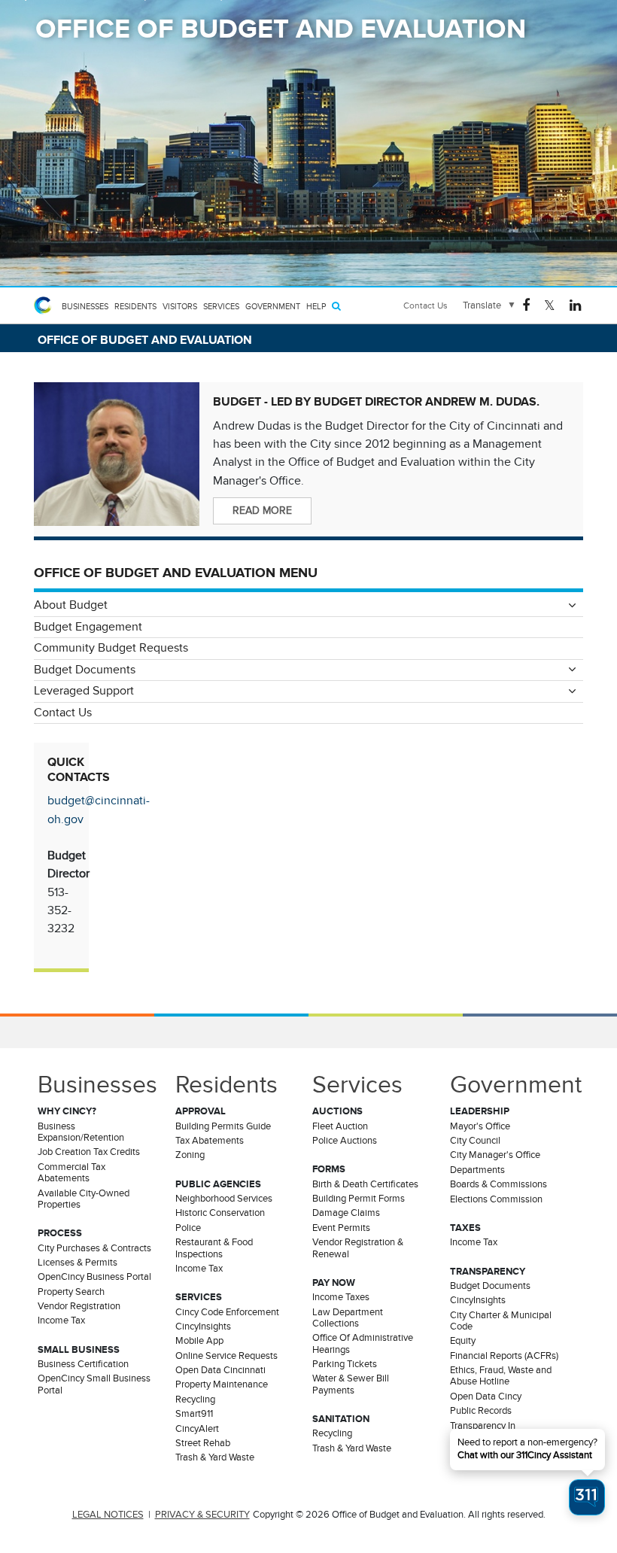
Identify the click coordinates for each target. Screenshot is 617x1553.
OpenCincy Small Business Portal (94, 1384)
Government (272, 306)
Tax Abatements (209, 1140)
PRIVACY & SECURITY (202, 1514)
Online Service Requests (226, 1356)
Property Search (71, 1292)
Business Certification (83, 1364)
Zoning (190, 1155)
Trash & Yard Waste (214, 1457)
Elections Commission (496, 1199)
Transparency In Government (482, 1431)
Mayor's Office (480, 1126)
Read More (262, 510)
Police (188, 1228)
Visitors (180, 306)
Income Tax (61, 1320)
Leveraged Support (84, 690)
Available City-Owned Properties (83, 1199)
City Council (475, 1140)
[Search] (336, 305)
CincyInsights (203, 1326)
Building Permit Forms (358, 1198)
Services (221, 306)
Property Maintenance (221, 1384)
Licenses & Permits (77, 1262)
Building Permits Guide (223, 1126)
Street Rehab (202, 1443)
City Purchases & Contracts (94, 1248)
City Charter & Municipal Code (501, 1321)
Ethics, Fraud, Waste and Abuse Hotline (501, 1376)
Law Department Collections (347, 1318)
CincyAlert (197, 1429)
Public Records (481, 1411)
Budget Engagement (88, 627)
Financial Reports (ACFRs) (504, 1356)
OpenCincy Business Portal (94, 1277)
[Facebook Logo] (526, 304)
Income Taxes (340, 1297)
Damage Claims (346, 1213)
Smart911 (194, 1414)
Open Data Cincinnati (220, 1370)
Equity (463, 1341)
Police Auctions (344, 1140)
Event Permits (341, 1228)
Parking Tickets (344, 1364)
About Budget (71, 605)
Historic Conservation (220, 1213)
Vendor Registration (79, 1306)
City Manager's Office (495, 1155)
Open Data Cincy (485, 1396)
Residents (135, 306)
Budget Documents (84, 669)
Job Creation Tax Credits (89, 1152)
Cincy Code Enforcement (227, 1312)
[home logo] (45, 305)
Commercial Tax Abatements (71, 1173)
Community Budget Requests (111, 648)
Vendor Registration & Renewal (357, 1248)
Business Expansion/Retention (81, 1132)
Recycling (195, 1399)
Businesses (85, 306)
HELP (316, 306)
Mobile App (199, 1341)
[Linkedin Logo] (575, 304)
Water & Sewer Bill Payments (350, 1384)
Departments (477, 1170)
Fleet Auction (340, 1126)
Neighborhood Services (223, 1198)
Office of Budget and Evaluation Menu (176, 572)
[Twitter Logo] (550, 304)
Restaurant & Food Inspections (214, 1248)
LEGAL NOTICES (108, 1514)
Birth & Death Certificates (365, 1184)
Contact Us (425, 305)
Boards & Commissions (498, 1184)
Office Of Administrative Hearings (362, 1343)
